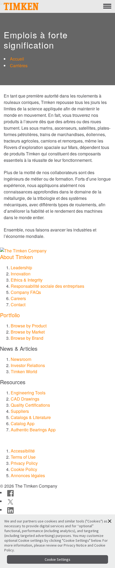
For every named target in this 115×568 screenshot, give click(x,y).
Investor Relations (28, 365)
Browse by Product (29, 326)
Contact (18, 304)
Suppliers (20, 411)
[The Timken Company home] (23, 250)
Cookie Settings (57, 559)
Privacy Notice (75, 545)
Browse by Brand (27, 338)
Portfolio (10, 315)
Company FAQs (26, 292)
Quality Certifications (30, 405)
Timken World (24, 371)
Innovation (20, 274)
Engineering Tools (28, 393)
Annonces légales (28, 475)
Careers (18, 298)
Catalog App (22, 423)
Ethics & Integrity (27, 280)
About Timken (16, 257)
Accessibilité (23, 451)
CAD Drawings (25, 399)
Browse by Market (28, 332)
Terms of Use (23, 457)
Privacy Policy (24, 463)
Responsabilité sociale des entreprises (47, 286)
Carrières (19, 65)
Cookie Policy (24, 469)
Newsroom (21, 359)
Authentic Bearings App (33, 430)
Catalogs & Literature (31, 417)
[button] (109, 521)
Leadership (21, 267)
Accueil (17, 59)
